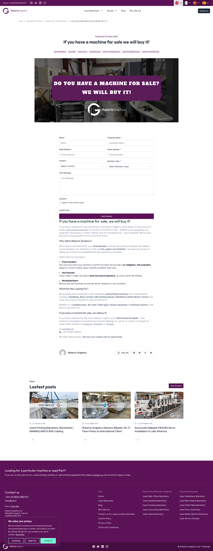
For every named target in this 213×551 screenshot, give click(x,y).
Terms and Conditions (108, 527)
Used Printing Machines (150, 52)
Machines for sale (34, 21)
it (189, 3)
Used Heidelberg (60, 52)
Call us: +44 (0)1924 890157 (14, 3)
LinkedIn (110, 324)
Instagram (98, 324)
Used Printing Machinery (131, 52)
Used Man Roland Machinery (193, 500)
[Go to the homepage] (15, 11)
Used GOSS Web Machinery (192, 505)
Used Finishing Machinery (155, 505)
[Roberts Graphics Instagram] (45, 3)
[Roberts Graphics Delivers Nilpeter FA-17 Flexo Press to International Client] (106, 405)
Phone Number (114, 149)
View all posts (176, 386)
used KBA (71, 52)
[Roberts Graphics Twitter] (36, 3)
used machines (94, 52)
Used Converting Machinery (156, 509)
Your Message (65, 173)
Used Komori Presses (189, 518)
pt (199, 3)
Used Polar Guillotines (190, 509)
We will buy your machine (56, 21)
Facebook (87, 324)
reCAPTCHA (64, 210)
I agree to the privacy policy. (73, 202)
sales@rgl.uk (11, 500)
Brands (110, 10)
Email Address (65, 149)
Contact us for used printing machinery (116, 514)
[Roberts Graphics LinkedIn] (40, 3)
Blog (123, 10)
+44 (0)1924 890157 (17, 497)
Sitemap (206, 546)
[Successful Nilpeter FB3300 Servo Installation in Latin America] (159, 405)
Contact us (204, 11)
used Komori (82, 52)
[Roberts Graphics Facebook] (31, 3)
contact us (98, 475)
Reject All (32, 541)
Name (62, 138)
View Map (15, 506)
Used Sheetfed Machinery (155, 500)
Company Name (114, 138)
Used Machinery (91, 10)
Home (21, 21)
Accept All (48, 541)
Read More (20, 534)
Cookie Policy (104, 518)
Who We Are (135, 10)
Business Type (114, 161)
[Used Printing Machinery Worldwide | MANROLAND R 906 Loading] (54, 405)
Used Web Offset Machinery (156, 496)
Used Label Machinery (153, 514)
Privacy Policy (104, 523)
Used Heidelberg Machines (192, 496)
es (208, 3)
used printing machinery (77, 230)
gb (181, 3)
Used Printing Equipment (111, 52)
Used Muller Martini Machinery (194, 514)
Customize (16, 541)
